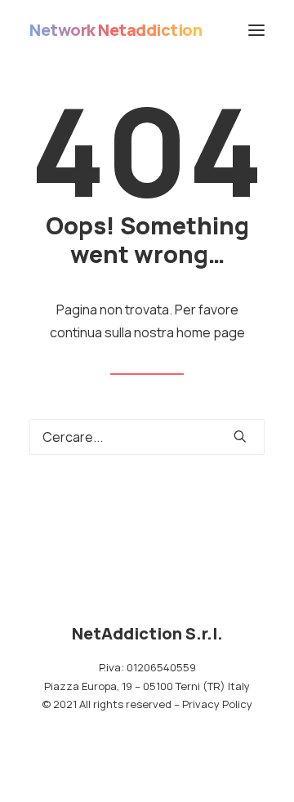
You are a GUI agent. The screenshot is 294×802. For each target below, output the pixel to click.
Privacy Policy (217, 704)
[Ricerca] (147, 437)
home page (210, 332)
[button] (256, 30)
